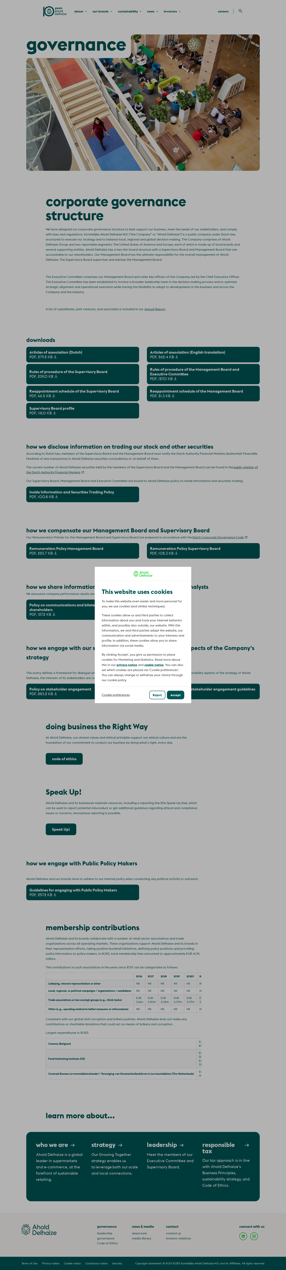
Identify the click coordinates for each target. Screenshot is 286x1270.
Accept (175, 695)
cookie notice (154, 665)
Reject (157, 695)
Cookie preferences (116, 695)
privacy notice (127, 665)
